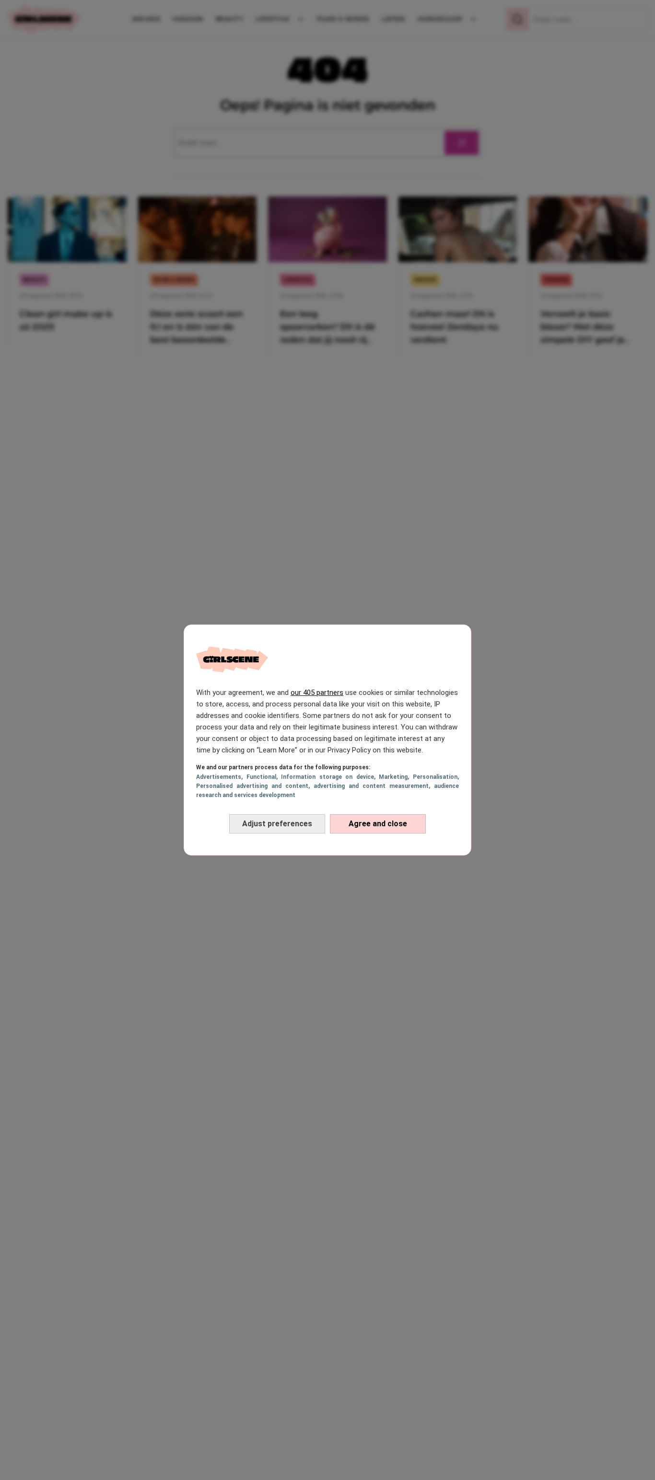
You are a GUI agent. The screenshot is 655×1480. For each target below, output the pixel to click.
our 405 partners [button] (317, 692)
